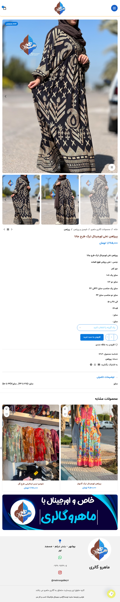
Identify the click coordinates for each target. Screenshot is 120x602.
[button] (114, 96)
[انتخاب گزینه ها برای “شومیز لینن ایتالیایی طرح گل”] (6, 409)
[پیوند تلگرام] (91, 365)
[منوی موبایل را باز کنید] (114, 8)
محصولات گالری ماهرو (100, 229)
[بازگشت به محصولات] (8, 229)
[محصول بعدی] (4, 229)
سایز (116, 315)
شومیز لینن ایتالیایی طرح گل (31, 483)
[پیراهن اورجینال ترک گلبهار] (89, 442)
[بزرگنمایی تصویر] (111, 167)
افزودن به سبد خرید (91, 337)
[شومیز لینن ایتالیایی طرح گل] (30, 443)
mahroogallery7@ (60, 580)
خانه (116, 229)
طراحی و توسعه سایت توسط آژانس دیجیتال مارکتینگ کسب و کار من (60, 597)
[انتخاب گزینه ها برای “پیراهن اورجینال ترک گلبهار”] (65, 409)
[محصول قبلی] (12, 229)
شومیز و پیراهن (80, 229)
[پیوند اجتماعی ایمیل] (99, 365)
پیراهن (67, 229)
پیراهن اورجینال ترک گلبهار (89, 483)
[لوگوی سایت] (60, 8)
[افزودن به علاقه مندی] (65, 414)
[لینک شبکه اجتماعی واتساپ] (95, 365)
